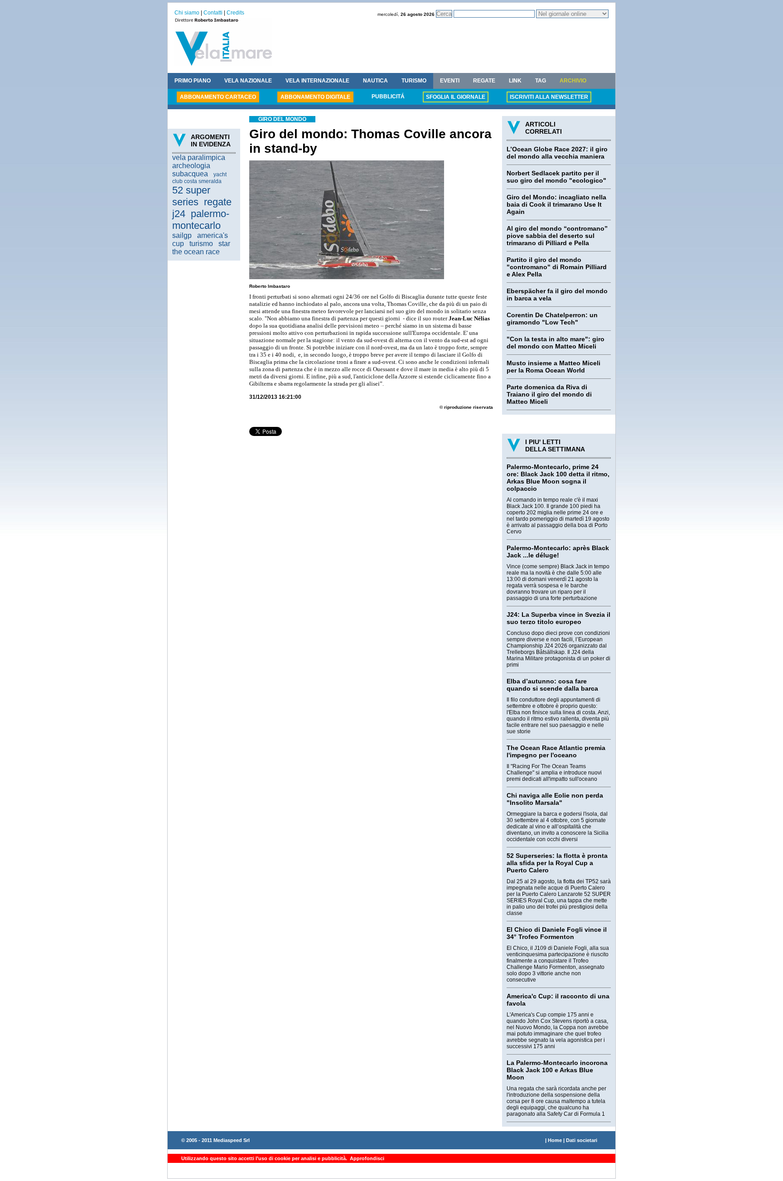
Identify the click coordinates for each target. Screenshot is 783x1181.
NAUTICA (375, 80)
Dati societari (581, 1140)
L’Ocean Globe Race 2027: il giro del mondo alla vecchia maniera (557, 152)
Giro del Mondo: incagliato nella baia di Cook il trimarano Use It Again (556, 204)
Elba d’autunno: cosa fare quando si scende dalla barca (552, 685)
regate (218, 202)
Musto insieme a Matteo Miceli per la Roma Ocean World (553, 366)
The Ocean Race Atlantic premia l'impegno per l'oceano (556, 751)
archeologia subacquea (191, 170)
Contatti (212, 13)
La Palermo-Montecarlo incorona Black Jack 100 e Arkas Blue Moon (557, 1070)
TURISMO (413, 80)
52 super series (191, 196)
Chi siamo (186, 13)
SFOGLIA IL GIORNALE (455, 97)
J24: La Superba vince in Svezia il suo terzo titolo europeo (558, 618)
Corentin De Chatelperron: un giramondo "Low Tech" (552, 318)
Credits (235, 13)
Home (555, 1140)
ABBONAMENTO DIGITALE (315, 97)
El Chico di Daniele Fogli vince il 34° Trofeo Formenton (557, 933)
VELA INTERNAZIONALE (317, 80)
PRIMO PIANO (192, 80)
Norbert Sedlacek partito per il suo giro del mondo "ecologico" (556, 176)
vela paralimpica (198, 157)
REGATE (484, 80)
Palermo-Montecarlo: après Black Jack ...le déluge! (558, 551)
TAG (540, 80)
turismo (201, 243)
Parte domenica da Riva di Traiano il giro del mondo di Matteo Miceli (549, 394)
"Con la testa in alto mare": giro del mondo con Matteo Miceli (555, 342)
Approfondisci (366, 1158)
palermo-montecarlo (200, 219)
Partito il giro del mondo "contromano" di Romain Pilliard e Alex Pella (557, 267)
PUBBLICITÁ (388, 96)
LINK (515, 80)
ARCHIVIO (573, 80)
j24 (178, 213)
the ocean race (196, 252)
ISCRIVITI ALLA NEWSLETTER (549, 97)
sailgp (182, 235)
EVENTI (449, 80)
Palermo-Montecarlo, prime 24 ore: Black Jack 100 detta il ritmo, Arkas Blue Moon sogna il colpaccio (558, 477)
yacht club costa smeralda (199, 177)
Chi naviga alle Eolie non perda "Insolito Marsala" (555, 799)
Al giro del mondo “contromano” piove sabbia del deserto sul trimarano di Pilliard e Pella (557, 236)
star (224, 243)
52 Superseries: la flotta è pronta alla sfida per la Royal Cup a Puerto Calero (557, 863)
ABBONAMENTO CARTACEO (218, 97)
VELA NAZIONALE (248, 80)
